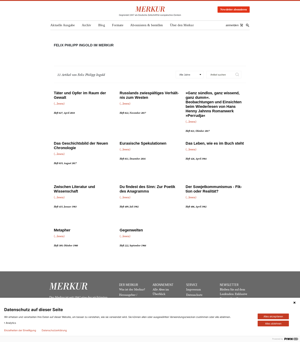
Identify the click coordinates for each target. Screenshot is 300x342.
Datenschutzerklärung (54, 330)
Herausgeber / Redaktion (128, 297)
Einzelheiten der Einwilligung (20, 330)
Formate (117, 25)
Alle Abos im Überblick (161, 291)
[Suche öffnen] (247, 25)
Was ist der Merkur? (132, 289)
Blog (101, 25)
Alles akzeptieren (273, 316)
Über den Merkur (182, 25)
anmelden (232, 25)
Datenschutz (194, 295)
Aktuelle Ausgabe (62, 25)
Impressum (193, 289)
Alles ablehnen (273, 323)
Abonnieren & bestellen (146, 25)
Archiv (86, 25)
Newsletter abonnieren (233, 9)
